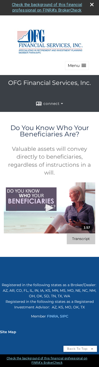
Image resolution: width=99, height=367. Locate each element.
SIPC (64, 316)
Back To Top (78, 349)
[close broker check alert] (92, 5)
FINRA (52, 316)
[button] (77, 65)
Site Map (8, 332)
